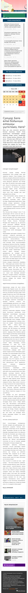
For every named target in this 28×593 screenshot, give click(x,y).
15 (20, 99)
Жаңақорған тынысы (19, 6)
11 (7, 99)
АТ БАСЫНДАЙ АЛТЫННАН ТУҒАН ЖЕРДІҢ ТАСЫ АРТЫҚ (13, 41)
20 (13, 102)
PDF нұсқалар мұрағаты (14, 72)
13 (13, 99)
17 (4, 102)
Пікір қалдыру (9, 565)
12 (10, 99)
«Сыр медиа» (12, 588)
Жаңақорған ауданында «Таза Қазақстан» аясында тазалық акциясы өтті (12, 34)
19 (10, 102)
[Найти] (24, 13)
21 (16, 102)
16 (23, 99)
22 (20, 102)
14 (16, 99)
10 (4, 99)
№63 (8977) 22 (9, 75)
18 (7, 102)
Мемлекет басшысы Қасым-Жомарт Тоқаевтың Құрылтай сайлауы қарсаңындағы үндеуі (12, 25)
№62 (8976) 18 (9, 78)
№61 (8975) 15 (9, 81)
